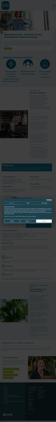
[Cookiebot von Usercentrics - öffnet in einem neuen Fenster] (47, 200)
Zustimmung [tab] (11, 203)
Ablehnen (12, 221)
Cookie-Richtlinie (11, 216)
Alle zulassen (44, 221)
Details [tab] (28, 203)
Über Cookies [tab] (44, 203)
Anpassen (27, 221)
